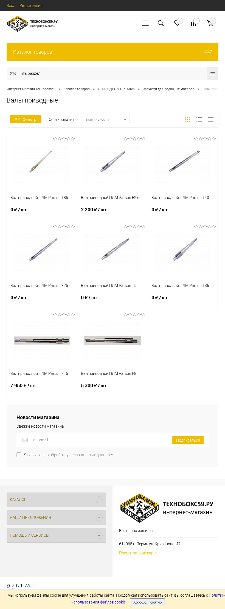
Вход (11, 5)
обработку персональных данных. (80, 455)
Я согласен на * (68, 455)
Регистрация (31, 5)
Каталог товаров (32, 52)
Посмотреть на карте (138, 553)
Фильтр (29, 119)
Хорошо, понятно (147, 602)
